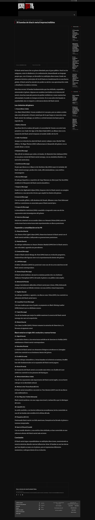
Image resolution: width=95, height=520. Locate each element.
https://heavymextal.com (19, 491)
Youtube (42, 509)
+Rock (73, 39)
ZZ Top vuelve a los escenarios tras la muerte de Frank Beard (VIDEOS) (75, 34)
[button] (74, 15)
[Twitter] (74, 1)
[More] (59, 65)
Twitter (42, 507)
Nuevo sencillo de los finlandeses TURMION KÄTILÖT (75, 98)
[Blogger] (16, 494)
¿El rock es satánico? (58, 510)
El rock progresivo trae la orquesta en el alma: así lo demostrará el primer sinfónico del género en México (75, 62)
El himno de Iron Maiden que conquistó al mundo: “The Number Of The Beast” (75, 110)
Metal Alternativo (74, 507)
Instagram (42, 505)
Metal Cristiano (73, 512)
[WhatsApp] (57, 65)
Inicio (16, 20)
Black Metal (77, 505)
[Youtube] (76, 1)
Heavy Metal (71, 505)
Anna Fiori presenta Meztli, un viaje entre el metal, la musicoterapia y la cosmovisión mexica (75, 79)
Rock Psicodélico (58, 505)
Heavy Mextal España (75, 102)
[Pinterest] (54, 65)
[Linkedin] (20, 494)
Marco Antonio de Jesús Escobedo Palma (26, 489)
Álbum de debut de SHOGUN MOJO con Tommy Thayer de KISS (74, 123)
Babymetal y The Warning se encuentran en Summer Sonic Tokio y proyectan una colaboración (75, 47)
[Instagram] (73, 1)
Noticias (20, 20)
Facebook (42, 503)
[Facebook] (71, 1)
